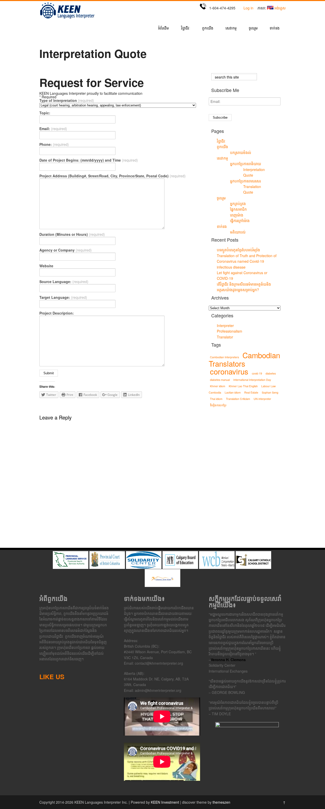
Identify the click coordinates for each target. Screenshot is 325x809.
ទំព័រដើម (163, 28)
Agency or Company (65, 250)
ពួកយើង (207, 28)
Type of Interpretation (66, 100)
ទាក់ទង (275, 28)
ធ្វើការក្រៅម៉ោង (240, 220)
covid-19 (257, 373)
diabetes (271, 373)
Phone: (54, 144)
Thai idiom (216, 399)
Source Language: (63, 281)
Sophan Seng (270, 392)
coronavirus (229, 371)
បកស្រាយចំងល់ (240, 152)
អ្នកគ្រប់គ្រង (238, 203)
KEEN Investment (165, 802)
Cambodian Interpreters (224, 357)
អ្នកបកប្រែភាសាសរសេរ (245, 180)
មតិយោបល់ (238, 232)
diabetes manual (220, 380)
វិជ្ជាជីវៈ (185, 28)
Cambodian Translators (244, 359)
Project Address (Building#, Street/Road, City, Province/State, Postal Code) (112, 176)
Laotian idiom (233, 392)
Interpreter (225, 325)
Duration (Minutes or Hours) (72, 234)
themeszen (221, 802)
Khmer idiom (217, 386)
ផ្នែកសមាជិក (238, 209)
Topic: (44, 113)
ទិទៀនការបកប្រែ (218, 405)
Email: (53, 128)
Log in (248, 7)
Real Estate (251, 392)
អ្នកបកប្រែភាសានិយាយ (245, 163)
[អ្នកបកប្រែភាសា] (67, 18)
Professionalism (229, 331)
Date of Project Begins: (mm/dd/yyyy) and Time (88, 160)
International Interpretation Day (252, 380)
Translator (225, 336)
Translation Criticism (238, 399)
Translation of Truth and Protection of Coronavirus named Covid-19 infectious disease (247, 261)
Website (46, 266)
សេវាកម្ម (231, 28)
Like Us (51, 676)
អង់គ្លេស (280, 7)
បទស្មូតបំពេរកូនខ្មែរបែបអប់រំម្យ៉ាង (238, 249)
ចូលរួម (253, 28)
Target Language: (63, 297)
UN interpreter (262, 399)
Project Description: (56, 313)
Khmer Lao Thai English (243, 386)
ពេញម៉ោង (236, 214)
